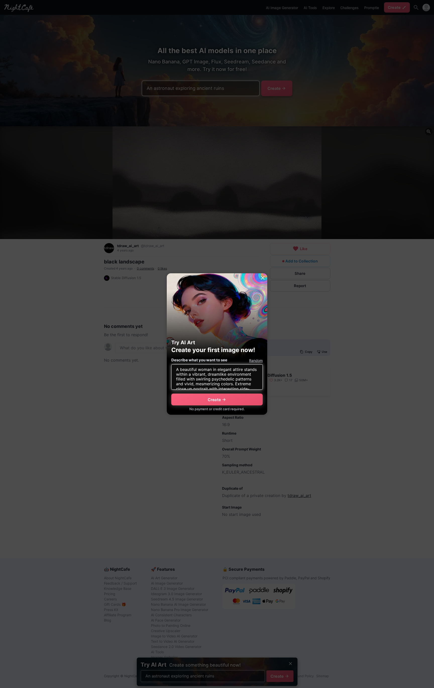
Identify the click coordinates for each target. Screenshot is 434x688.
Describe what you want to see (199, 360)
